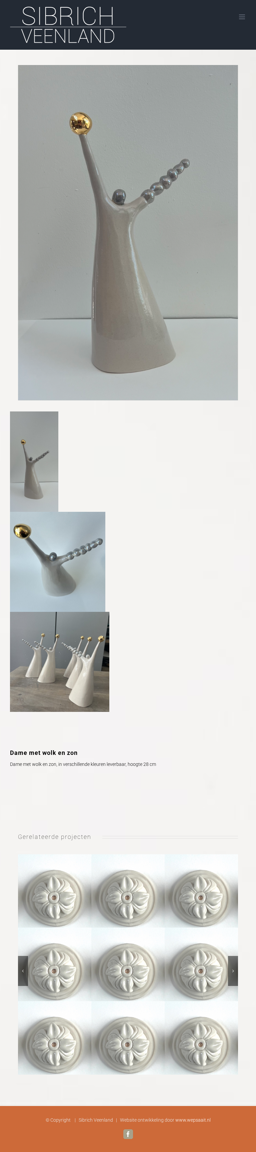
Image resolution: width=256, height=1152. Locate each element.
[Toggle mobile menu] (242, 16)
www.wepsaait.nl (193, 1120)
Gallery (135, 964)
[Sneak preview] (128, 964)
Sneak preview (120, 964)
